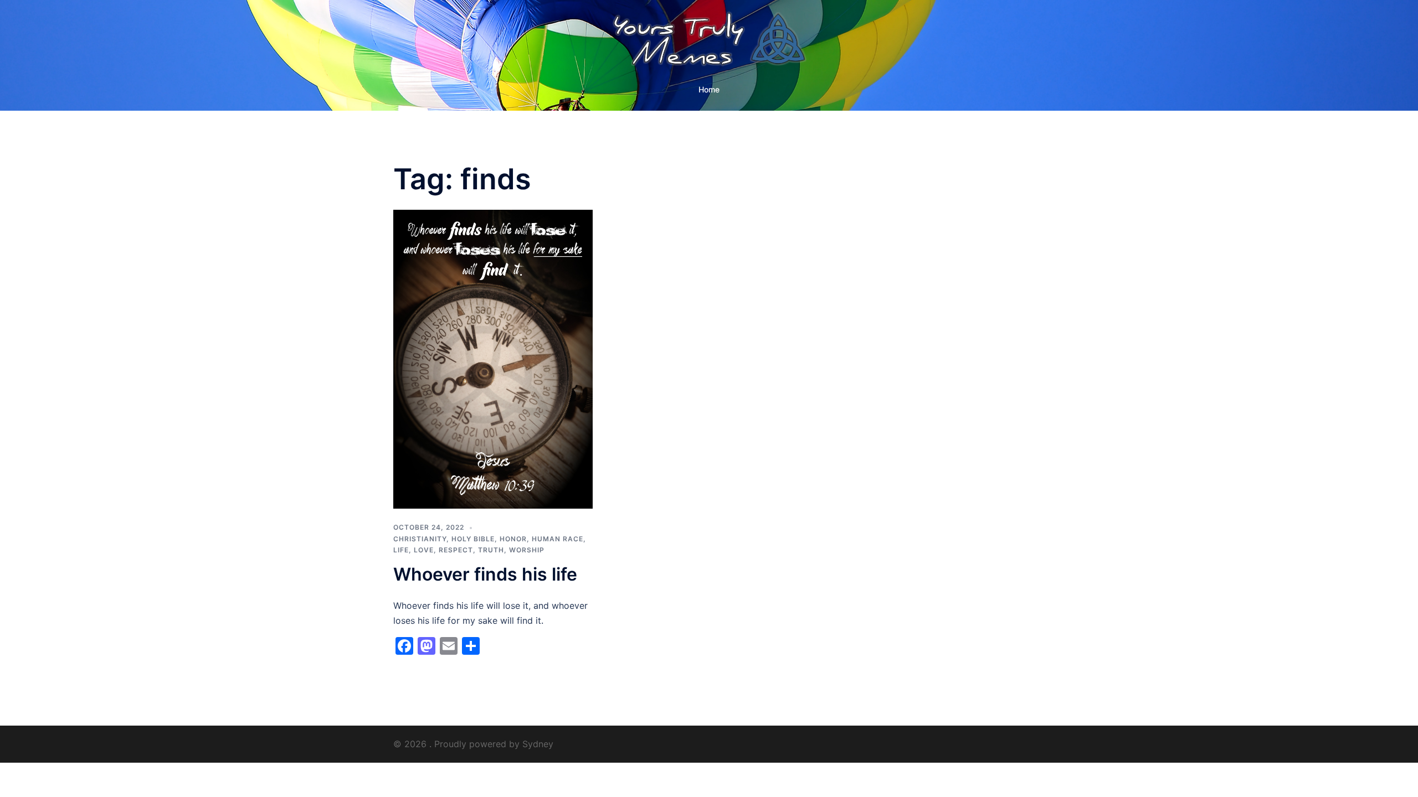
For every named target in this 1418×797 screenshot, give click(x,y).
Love (424, 550)
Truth (491, 550)
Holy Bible (473, 539)
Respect (456, 550)
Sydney (537, 743)
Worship (526, 550)
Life (401, 550)
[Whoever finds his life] (493, 358)
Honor (513, 539)
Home (709, 89)
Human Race (557, 539)
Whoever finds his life (485, 574)
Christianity (419, 539)
